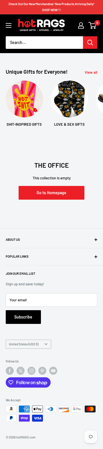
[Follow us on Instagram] (31, 371)
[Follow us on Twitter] (21, 371)
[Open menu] (8, 25)
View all (91, 72)
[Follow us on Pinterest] (42, 371)
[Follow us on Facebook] (10, 371)
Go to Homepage (51, 192)
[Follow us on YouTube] (53, 371)
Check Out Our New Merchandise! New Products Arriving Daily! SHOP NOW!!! (51, 7)
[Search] (90, 42)
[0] (92, 25)
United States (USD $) (23, 344)
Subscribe (23, 316)
